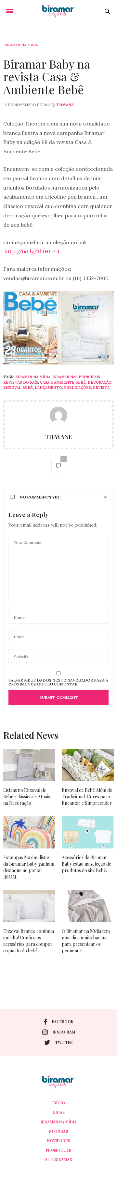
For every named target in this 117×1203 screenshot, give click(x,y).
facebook (62, 1021)
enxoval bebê (18, 387)
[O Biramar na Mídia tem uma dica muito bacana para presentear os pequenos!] (88, 906)
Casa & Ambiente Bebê (63, 382)
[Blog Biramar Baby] (58, 11)
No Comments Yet (40, 497)
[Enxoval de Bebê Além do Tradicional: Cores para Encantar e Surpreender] (88, 765)
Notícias (58, 1131)
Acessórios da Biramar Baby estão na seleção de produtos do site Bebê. (86, 863)
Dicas (59, 1112)
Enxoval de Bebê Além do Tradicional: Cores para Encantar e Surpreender (87, 796)
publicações (77, 387)
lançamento (48, 387)
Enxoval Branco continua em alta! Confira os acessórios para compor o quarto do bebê (28, 941)
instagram (64, 1031)
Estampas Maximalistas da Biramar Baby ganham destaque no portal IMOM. (28, 867)
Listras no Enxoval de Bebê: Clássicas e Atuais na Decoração (26, 796)
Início (58, 1102)
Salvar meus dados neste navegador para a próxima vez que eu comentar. (58, 682)
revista (101, 387)
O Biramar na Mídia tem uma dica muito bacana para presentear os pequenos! (86, 941)
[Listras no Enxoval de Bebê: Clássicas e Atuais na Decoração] (29, 765)
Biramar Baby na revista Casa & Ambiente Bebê (46, 76)
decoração (99, 382)
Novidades (58, 1140)
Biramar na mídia (20, 45)
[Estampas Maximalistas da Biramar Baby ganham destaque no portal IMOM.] (29, 832)
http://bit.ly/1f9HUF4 (32, 251)
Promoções (58, 1150)
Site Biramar (58, 1159)
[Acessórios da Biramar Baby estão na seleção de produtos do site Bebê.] (88, 832)
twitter (64, 1042)
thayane (65, 105)
